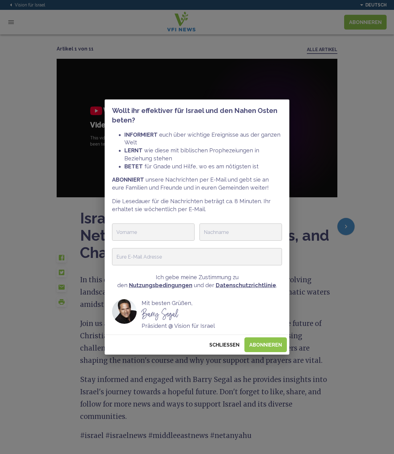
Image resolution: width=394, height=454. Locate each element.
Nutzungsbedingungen (160, 285)
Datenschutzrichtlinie (246, 285)
